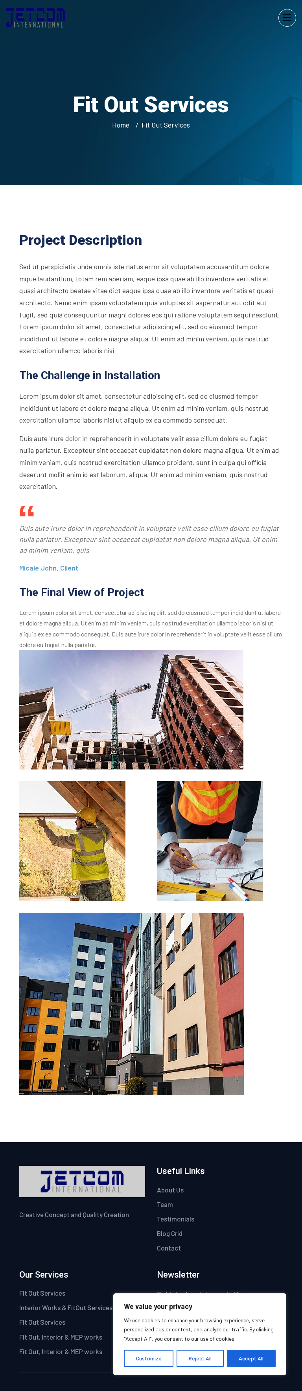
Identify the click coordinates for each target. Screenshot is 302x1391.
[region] (199, 1334)
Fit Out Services (42, 1293)
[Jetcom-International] (35, 16)
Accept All (251, 1358)
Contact (169, 1248)
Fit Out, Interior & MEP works (60, 1337)
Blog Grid (169, 1233)
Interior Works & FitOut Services (65, 1307)
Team (165, 1204)
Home (122, 124)
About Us (170, 1190)
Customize (149, 1358)
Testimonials (175, 1219)
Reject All (200, 1358)
